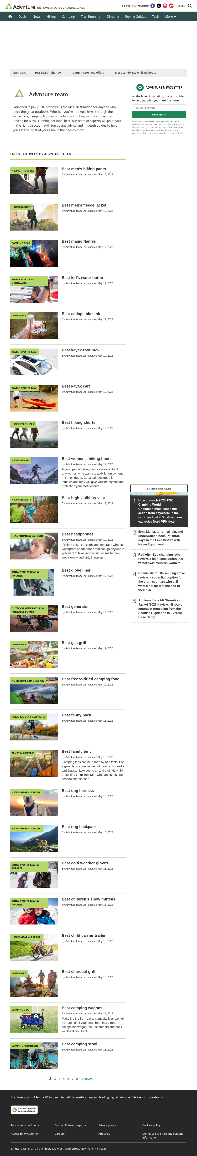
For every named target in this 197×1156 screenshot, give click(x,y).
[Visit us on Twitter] (159, 5)
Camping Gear (21, 243)
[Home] (10, 16)
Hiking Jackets (21, 207)
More (169, 16)
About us (104, 1133)
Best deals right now (47, 72)
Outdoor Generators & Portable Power (28, 610)
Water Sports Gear (25, 352)
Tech (155, 16)
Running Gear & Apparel (28, 717)
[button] (185, 6)
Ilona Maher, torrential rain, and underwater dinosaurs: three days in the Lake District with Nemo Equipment (160, 538)
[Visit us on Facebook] (152, 5)
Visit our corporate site (148, 1097)
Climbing (112, 16)
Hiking (51, 16)
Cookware (19, 315)
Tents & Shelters (23, 753)
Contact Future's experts (70, 1125)
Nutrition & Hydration (28, 680)
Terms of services (169, 121)
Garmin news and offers (88, 72)
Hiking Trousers (23, 170)
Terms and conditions (25, 1125)
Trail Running (90, 16)
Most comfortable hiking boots (135, 72)
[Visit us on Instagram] (165, 5)
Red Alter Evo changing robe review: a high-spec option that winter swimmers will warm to (160, 559)
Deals (22, 16)
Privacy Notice (173, 124)
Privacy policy (107, 1125)
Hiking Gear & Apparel (27, 792)
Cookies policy (151, 1125)
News (37, 16)
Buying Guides (135, 16)
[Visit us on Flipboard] (171, 5)
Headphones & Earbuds (27, 536)
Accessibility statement (25, 1133)
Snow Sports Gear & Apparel (25, 573)
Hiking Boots (21, 460)
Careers (60, 1133)
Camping (68, 16)
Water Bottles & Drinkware (23, 281)
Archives (87, 1078)
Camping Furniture (25, 1045)
